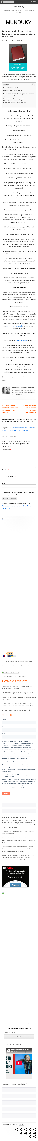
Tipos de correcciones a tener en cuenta (15, 102)
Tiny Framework (12, 1124)
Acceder (21, 1124)
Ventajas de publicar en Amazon (13, 90)
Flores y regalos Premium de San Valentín (16, 666)
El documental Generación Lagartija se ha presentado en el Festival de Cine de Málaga (18, 825)
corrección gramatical (14, 326)
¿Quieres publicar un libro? (12, 87)
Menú (35, 2)
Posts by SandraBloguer (14, 1044)
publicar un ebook (21, 340)
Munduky (19, 6)
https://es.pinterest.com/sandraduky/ (14, 1084)
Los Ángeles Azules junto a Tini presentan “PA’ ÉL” (16, 710)
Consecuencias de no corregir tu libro (14, 99)
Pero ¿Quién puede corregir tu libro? (14, 101)
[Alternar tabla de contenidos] (32, 84)
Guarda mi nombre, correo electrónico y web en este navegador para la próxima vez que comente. (18, 493)
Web (3, 483)
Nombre (5, 470)
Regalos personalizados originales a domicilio (17, 661)
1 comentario (24, 41)
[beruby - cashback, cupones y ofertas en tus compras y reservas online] (15, 876)
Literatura (27, 377)
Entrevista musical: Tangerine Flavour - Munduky (16, 831)
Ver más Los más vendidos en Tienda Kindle (14, 676)
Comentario (6, 450)
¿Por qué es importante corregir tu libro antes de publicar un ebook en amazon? (19, 95)
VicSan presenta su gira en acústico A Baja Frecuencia (17, 693)
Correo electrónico (9, 476)
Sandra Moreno (6, 41)
